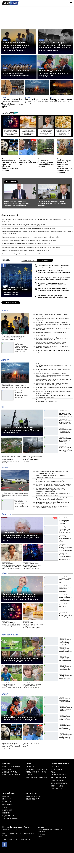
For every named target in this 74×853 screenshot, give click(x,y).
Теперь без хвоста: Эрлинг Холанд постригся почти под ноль (27, 162)
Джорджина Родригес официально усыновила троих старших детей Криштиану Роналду (16, 46)
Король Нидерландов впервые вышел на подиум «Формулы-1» (53, 73)
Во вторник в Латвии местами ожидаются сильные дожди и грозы (24, 225)
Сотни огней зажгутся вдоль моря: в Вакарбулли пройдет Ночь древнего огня (37, 101)
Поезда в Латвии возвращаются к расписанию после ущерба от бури (25, 250)
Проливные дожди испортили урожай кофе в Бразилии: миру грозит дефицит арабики (31, 237)
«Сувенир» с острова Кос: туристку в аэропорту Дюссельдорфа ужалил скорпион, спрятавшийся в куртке (12, 103)
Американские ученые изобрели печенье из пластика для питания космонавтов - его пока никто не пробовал (64, 165)
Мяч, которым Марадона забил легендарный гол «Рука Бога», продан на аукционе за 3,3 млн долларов (9, 164)
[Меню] (71, 3)
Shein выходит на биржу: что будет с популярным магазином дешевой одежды (28, 228)
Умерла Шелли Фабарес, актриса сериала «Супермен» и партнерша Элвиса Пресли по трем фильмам (55, 46)
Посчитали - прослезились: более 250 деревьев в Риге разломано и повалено (45, 163)
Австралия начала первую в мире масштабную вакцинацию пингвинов (18, 73)
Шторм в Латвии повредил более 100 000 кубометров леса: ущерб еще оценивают (30, 240)
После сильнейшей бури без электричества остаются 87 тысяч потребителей (28, 254)
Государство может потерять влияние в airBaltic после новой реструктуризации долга (31, 247)
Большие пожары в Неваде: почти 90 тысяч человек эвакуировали (61, 101)
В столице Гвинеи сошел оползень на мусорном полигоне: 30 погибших (26, 244)
